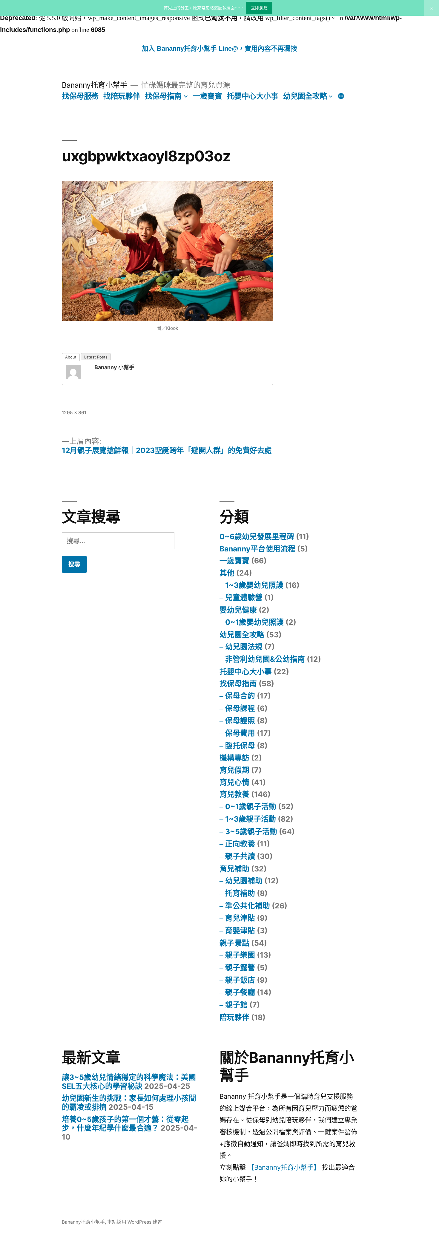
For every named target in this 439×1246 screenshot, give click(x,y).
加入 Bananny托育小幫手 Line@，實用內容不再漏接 (219, 48)
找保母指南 (163, 96)
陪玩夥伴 (234, 1017)
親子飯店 (240, 980)
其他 (227, 572)
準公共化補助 (247, 905)
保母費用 (240, 733)
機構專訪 (234, 757)
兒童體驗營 (244, 597)
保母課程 (240, 708)
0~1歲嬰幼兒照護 (254, 622)
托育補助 (240, 893)
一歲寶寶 (207, 96)
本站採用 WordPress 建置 (134, 1222)
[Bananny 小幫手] (78, 372)
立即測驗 (259, 7)
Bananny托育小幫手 (94, 85)
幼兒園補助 (244, 880)
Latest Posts (96, 357)
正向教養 (240, 843)
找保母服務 (80, 96)
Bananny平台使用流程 (257, 548)
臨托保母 (240, 745)
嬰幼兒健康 (238, 609)
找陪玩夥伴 (121, 96)
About (70, 357)
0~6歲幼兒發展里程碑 (257, 536)
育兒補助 (234, 868)
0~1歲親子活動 (250, 806)
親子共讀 (240, 856)
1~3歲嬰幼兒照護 (254, 585)
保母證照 (240, 720)
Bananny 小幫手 (114, 367)
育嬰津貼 (240, 930)
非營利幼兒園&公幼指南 (265, 659)
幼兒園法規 (244, 646)
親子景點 (234, 943)
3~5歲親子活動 (251, 831)
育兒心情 (234, 782)
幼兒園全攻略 (305, 96)
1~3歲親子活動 (250, 818)
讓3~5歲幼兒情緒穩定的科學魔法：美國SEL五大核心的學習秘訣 (129, 1082)
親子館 (236, 1004)
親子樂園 (240, 954)
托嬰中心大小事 (252, 96)
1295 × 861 (74, 412)
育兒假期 (234, 770)
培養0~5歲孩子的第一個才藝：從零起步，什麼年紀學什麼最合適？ (125, 1124)
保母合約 (240, 695)
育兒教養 (234, 794)
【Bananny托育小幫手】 (284, 1167)
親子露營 (240, 967)
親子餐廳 (240, 992)
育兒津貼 (240, 917)
